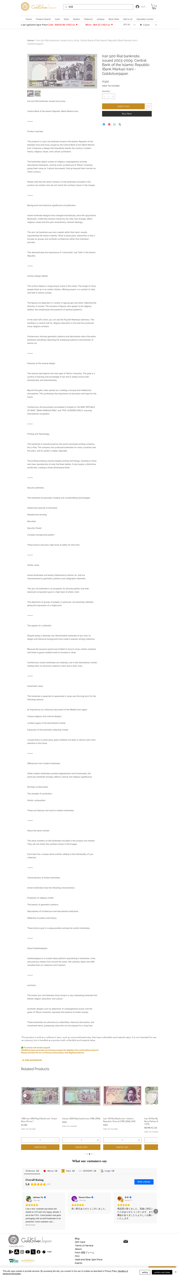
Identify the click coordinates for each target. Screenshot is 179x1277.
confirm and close (162, 1272)
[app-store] (16, 1251)
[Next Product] (154, 1095)
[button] (154, 6)
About (78, 1249)
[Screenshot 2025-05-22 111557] (44, 1251)
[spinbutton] (108, 96)
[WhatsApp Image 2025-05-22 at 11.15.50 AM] (49, 1251)
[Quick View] (40, 1096)
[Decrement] (104, 96)
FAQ (77, 1256)
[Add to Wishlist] (149, 106)
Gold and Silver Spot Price (88, 1259)
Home (30, 40)
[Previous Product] (25, 1095)
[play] (11, 1251)
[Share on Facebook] (104, 124)
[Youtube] (27, 1251)
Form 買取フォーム (84, 1252)
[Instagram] (22, 1251)
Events (78, 1263)
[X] (33, 1251)
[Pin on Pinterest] (109, 124)
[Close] (175, 1272)
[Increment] (113, 96)
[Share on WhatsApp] (114, 124)
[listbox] (129, 25)
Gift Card (80, 1242)
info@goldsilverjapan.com (153, 1242)
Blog (77, 1238)
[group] (89, 1113)
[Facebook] (38, 1251)
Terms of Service (84, 1245)
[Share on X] (120, 124)
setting (145, 1272)
